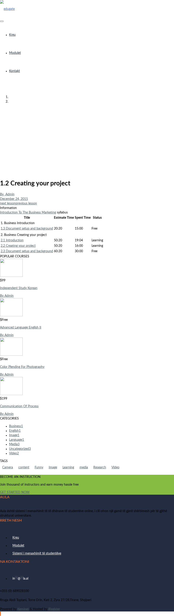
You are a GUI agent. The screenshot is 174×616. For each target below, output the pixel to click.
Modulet (15, 53)
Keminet (23, 609)
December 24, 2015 (14, 199)
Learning (68, 467)
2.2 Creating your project (18, 245)
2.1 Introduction (12, 240)
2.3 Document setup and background (27, 251)
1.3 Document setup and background (27, 228)
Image (53, 467)
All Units (91, 101)
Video (115, 467)
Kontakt (14, 71)
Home (91, 97)
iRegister (54, 609)
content (23, 467)
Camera (7, 467)
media (84, 467)
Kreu (12, 34)
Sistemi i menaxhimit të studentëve (36, 553)
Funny (39, 467)
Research (99, 467)
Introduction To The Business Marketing (28, 212)
